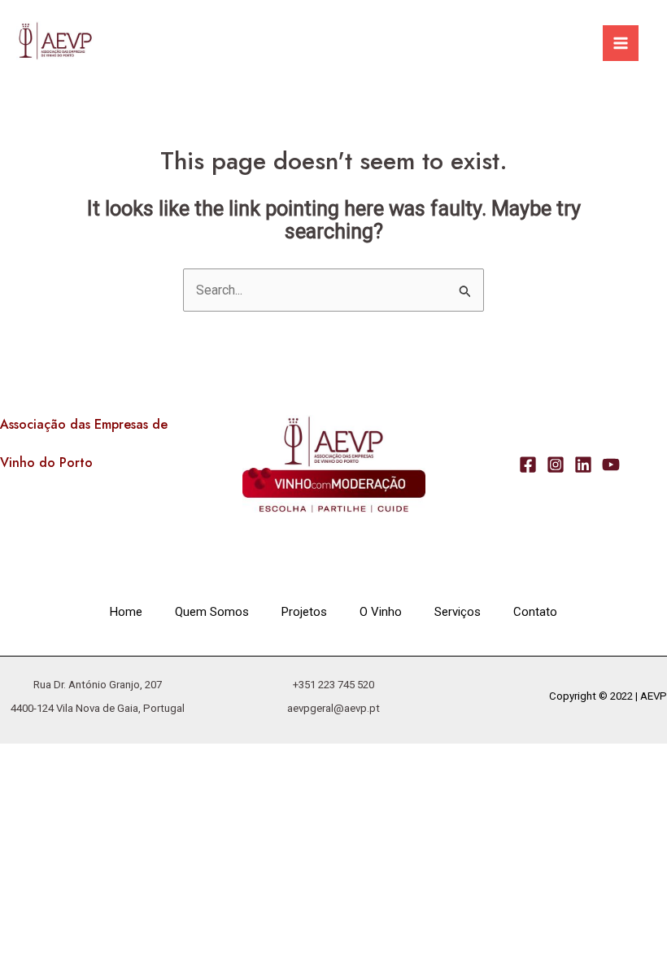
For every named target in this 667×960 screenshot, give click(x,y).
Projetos (304, 611)
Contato (535, 611)
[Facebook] (528, 464)
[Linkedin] (583, 464)
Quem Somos (212, 611)
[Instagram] (556, 464)
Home (126, 611)
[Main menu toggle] (621, 43)
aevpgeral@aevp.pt (333, 708)
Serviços (457, 611)
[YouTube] (611, 464)
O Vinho (381, 611)
